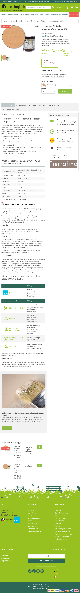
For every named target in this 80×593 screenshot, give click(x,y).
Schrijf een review (56, 36)
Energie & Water (16, 14)
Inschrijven (45, 561)
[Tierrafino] (63, 163)
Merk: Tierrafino (39, 105)
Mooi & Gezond (44, 14)
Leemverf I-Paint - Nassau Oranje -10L (17, 468)
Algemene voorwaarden (64, 534)
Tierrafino (48, 33)
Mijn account (6, 561)
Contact (58, 523)
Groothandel (59, 521)
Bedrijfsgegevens (61, 539)
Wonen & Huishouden (25, 14)
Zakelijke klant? (58, 1)
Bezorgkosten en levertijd (61, 115)
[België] (74, 1)
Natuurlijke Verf (16, 21)
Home (5, 21)
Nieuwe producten (35, 531)
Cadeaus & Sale (73, 14)
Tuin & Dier (35, 14)
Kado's (30, 521)
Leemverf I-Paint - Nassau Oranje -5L (18, 449)
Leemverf (28, 21)
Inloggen (4, 555)
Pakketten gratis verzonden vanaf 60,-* (38, 1)
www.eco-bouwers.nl (57, 77)
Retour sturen (60, 515)
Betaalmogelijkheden (63, 529)
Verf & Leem (33, 513)
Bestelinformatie (61, 513)
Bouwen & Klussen (6, 14)
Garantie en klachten (63, 531)
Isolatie (31, 510)
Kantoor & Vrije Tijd (64, 14)
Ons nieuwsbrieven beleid (46, 566)
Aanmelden (5, 558)
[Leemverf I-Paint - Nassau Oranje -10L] (7, 466)
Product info (8, 105)
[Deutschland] (76, 1)
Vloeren (31, 515)
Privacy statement (62, 536)
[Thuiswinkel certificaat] (7, 519)
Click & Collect (60, 518)
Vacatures (58, 526)
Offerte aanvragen (23, 105)
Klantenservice (68, 1)
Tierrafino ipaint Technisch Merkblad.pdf (19, 204)
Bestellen (65, 91)
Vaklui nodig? (54, 105)
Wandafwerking (34, 518)
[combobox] (56, 85)
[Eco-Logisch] (12, 6)
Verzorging (32, 526)
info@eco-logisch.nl (11, 515)
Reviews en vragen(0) (11, 109)
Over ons (58, 510)
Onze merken (33, 529)
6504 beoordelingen (40, 588)
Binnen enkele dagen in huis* (13, 1)
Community (60, 7)
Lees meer (7, 428)
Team (57, 542)
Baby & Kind (54, 14)
